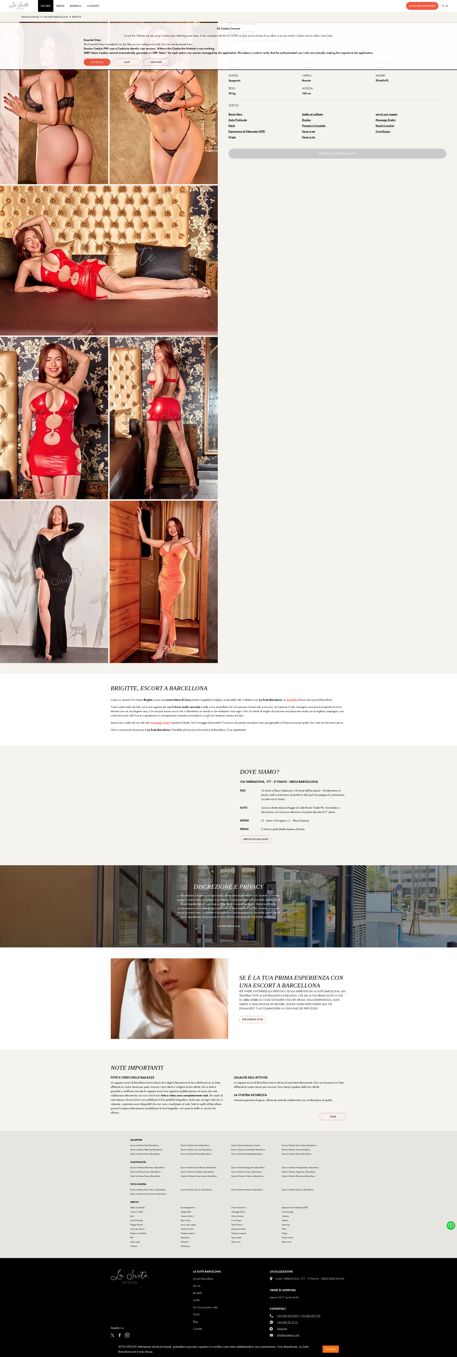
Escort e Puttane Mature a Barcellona (297, 1189)
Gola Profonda (237, 120)
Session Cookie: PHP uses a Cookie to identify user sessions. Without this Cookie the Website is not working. (149, 48)
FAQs (333, 1116)
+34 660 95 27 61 (287, 1322)
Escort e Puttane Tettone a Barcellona (247, 1189)
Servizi (60, 6)
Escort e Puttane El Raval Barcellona (196, 1153)
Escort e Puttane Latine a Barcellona (145, 1171)
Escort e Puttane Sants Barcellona (144, 1145)
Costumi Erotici (187, 1216)
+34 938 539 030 (287, 1316)
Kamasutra (185, 1237)
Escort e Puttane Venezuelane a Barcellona (300, 1167)
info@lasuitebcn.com (288, 1335)
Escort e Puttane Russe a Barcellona (145, 1176)
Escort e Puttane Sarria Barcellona (195, 1145)
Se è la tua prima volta (205, 1307)
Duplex (306, 120)
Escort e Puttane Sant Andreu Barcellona (299, 1145)
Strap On (185, 1241)
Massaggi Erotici (386, 120)
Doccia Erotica (237, 1216)
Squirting (286, 1224)
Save (127, 62)
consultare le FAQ (228, 926)
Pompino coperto (188, 1233)
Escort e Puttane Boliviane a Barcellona (298, 1176)
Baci (132, 1216)
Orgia (232, 137)
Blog (195, 1321)
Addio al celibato (312, 114)
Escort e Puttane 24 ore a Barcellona (196, 1189)
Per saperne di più (252, 1019)
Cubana (133, 1246)
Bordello (197, 1293)
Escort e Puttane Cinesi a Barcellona (246, 1171)
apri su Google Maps (255, 839)
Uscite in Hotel (136, 1211)
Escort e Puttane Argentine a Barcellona (298, 1171)
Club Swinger (287, 1211)
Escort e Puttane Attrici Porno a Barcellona (148, 1189)
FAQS (196, 1314)
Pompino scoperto (238, 1233)
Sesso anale (236, 1237)
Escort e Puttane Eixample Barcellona (247, 1153)
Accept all (97, 62)
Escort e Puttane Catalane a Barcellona (197, 1171)
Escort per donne (137, 1228)
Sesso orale (135, 1241)
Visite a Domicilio (238, 1207)
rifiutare (156, 62)
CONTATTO (93, 6)
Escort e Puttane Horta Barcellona (296, 1149)
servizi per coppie (386, 114)
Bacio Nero (235, 114)
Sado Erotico (236, 1224)
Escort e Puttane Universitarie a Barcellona (148, 1193)
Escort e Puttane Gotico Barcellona (296, 1153)
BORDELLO (75, 6)
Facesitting (185, 1246)
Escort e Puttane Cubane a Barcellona (247, 1176)
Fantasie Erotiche (238, 1228)
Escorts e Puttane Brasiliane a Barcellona (147, 1167)
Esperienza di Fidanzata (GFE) (246, 131)
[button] (451, 1225)
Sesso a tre (308, 131)
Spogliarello (186, 1211)
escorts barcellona (56, 16)
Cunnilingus (383, 131)
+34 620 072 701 (311, 1316)
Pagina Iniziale (30, 16)
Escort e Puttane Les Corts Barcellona (196, 1149)
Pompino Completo (314, 126)
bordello (292, 700)
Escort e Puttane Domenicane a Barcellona (199, 1176)
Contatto (197, 1329)
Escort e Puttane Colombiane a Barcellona (198, 1167)
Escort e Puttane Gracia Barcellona (145, 1153)
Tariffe (196, 1300)
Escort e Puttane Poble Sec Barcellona (146, 1149)
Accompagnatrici (188, 1207)
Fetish (231, 126)
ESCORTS (46, 6)
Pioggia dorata (136, 1224)
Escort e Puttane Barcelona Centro (245, 1145)
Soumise (285, 1216)
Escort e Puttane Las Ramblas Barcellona (248, 1149)
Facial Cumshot (385, 126)
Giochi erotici (287, 1237)
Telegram (282, 1329)
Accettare (330, 1349)
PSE (131, 1237)
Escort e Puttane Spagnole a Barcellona (248, 1167)
